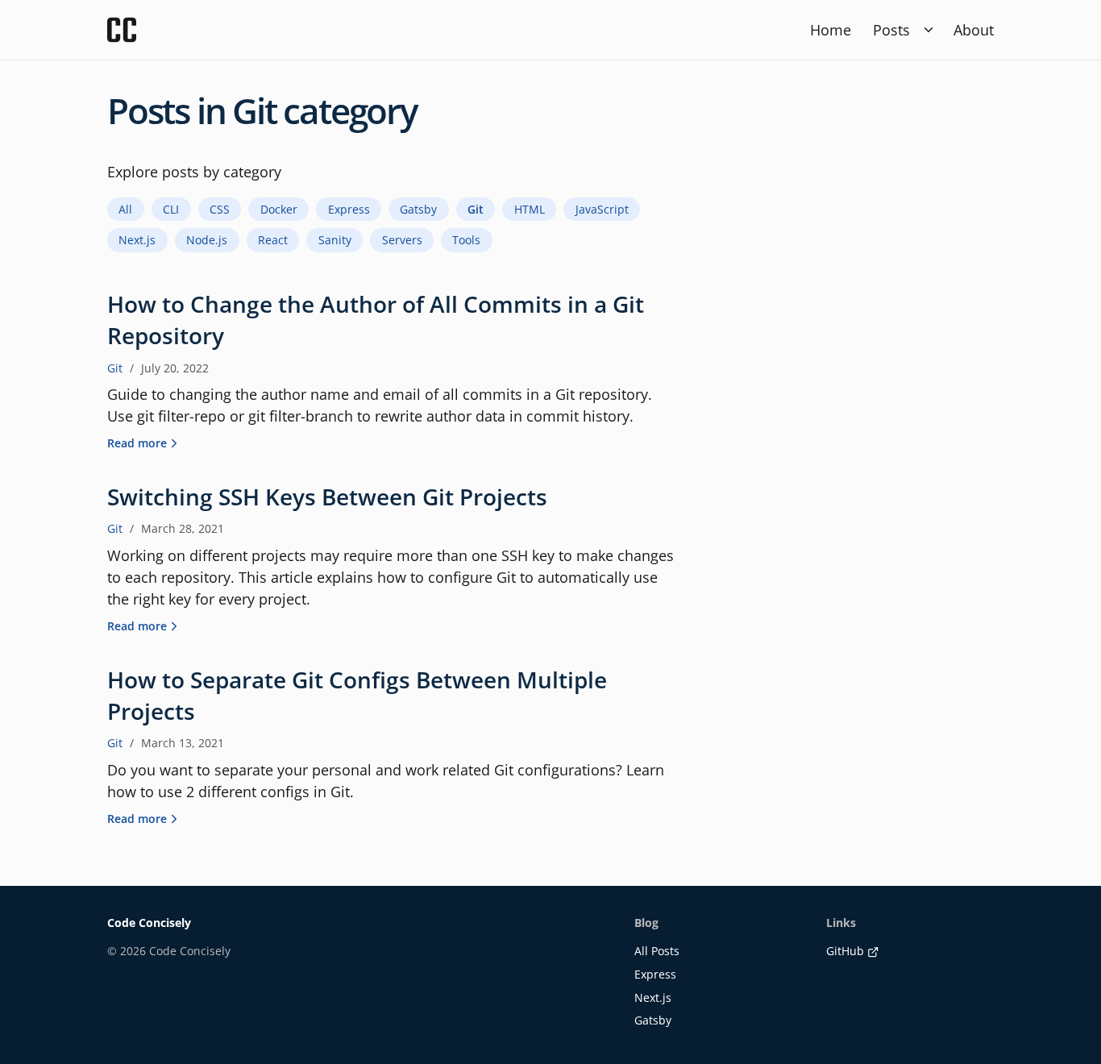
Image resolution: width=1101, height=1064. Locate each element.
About (974, 29)
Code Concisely (149, 922)
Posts (891, 29)
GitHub (845, 950)
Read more (137, 443)
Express (655, 974)
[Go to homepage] (121, 30)
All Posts (656, 950)
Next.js (652, 997)
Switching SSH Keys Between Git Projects (327, 496)
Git (115, 368)
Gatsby (652, 1020)
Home (830, 29)
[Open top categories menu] (928, 30)
